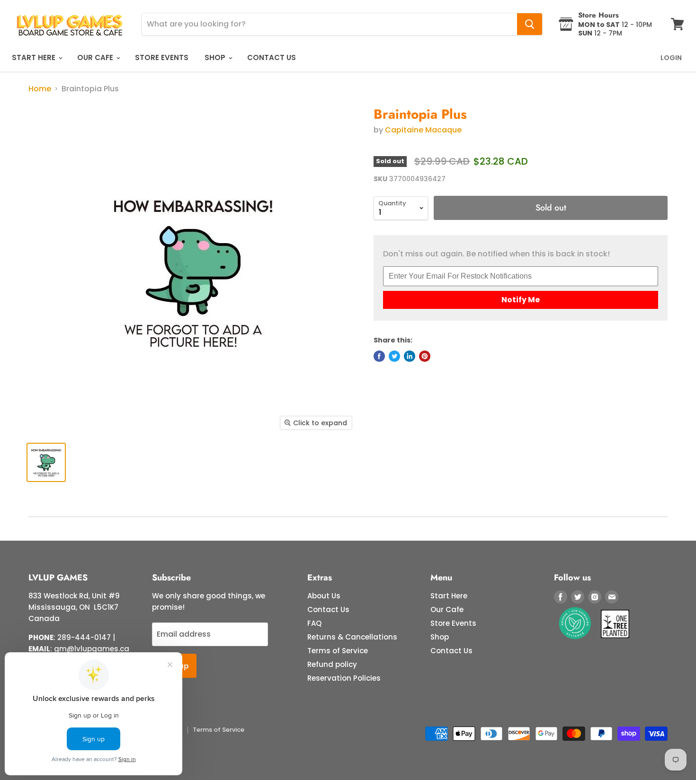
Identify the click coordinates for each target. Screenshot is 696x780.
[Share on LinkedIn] (409, 356)
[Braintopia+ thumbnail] (46, 462)
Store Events (161, 57)
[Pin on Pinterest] (424, 356)
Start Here (34, 57)
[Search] (529, 24)
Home (39, 89)
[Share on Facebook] (379, 356)
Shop (216, 57)
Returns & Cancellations (352, 637)
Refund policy (332, 664)
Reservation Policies (344, 678)
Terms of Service (337, 651)
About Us (323, 596)
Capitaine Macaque (423, 129)
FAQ (314, 623)
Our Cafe (96, 57)
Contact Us (271, 57)
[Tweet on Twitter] (394, 356)
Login (671, 57)
